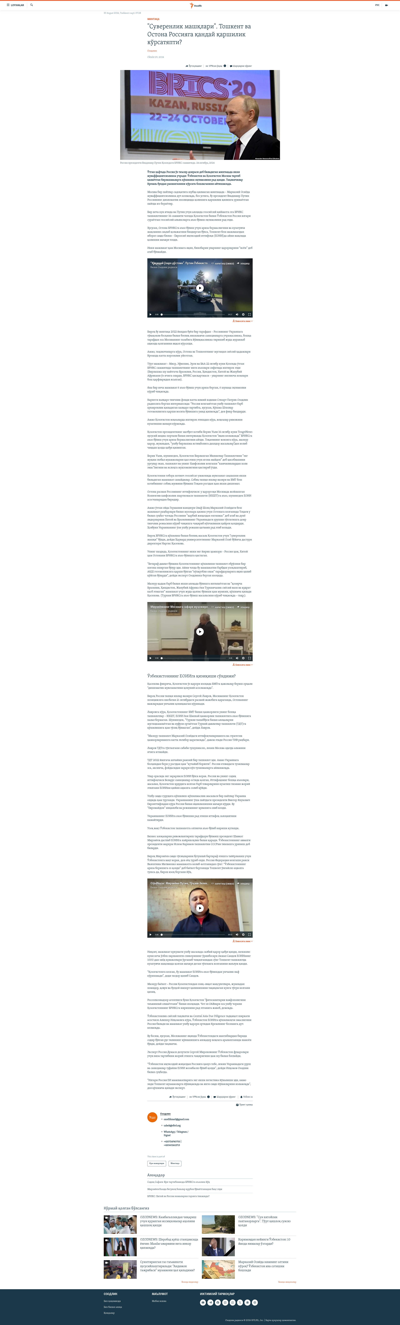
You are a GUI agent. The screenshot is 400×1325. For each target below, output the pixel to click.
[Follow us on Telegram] (210, 1302)
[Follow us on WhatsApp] (233, 1302)
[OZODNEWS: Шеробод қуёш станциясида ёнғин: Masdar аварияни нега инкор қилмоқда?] (120, 1247)
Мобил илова (159, 1301)
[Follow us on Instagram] (225, 1302)
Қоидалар (109, 1313)
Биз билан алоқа (113, 1307)
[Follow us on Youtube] (203, 1302)
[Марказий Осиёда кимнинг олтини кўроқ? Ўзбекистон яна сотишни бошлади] (218, 1269)
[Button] (194, 66)
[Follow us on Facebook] (218, 1302)
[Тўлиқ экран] (249, 314)
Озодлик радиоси (167, 267)
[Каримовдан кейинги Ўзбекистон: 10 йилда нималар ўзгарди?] (218, 1247)
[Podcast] (255, 1302)
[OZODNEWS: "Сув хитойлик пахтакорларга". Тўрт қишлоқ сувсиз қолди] (218, 1224)
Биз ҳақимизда (112, 1301)
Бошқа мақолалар (287, 1282)
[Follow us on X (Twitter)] (240, 1302)
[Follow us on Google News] (247, 1302)
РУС (377, 5)
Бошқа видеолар (190, 1282)
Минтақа (153, 19)
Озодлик (152, 51)
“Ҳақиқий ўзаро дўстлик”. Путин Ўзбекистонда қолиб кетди (189, 263)
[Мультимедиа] (386, 5)
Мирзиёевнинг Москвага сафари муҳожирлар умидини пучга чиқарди (196, 607)
